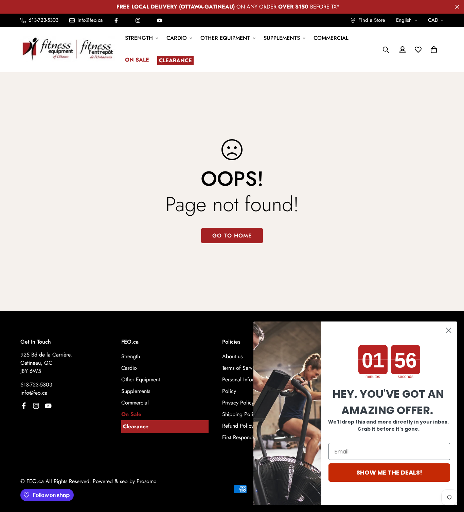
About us (232, 356)
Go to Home (232, 236)
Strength (139, 38)
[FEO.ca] (67, 49)
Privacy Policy (238, 403)
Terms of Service (240, 368)
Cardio (176, 38)
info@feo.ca (34, 393)
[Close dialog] (448, 330)
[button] (434, 49)
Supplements (282, 38)
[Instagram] (138, 20)
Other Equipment (225, 38)
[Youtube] (159, 20)
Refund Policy (238, 426)
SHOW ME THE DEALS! (389, 472)
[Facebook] (116, 20)
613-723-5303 (36, 385)
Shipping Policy (240, 414)
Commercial (331, 38)
